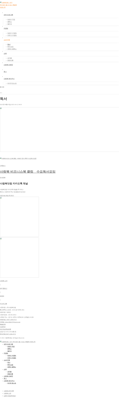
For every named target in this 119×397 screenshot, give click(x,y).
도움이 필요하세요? (10, 396)
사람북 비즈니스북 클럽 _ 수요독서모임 (28, 171)
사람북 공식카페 (9, 391)
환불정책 (3, 324)
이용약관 (2, 327)
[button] (59, 196)
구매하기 (2, 165)
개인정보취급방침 (5, 329)
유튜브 (2, 296)
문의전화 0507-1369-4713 (8, 334)
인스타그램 (3, 303)
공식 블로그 (3, 288)
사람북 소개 (3, 281)
